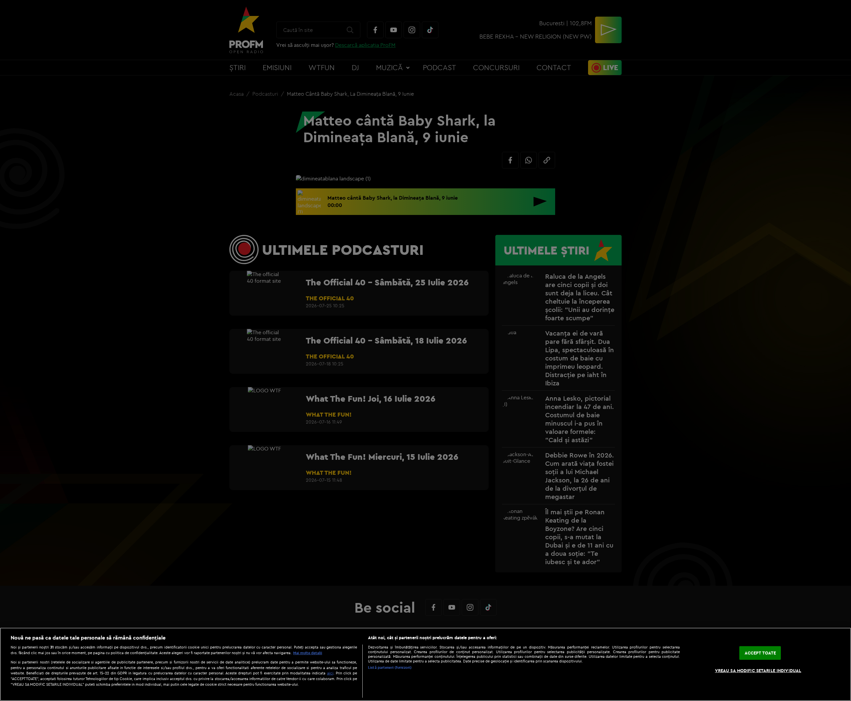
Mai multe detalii (307, 653)
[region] (425, 664)
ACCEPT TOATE (760, 652)
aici (330, 672)
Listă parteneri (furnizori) (390, 667)
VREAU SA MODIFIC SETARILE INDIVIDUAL (758, 670)
